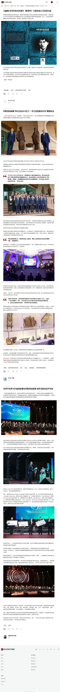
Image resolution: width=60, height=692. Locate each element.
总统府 (11, 6)
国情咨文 (22, 6)
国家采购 (33, 669)
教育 (5, 367)
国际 (2, 669)
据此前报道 (6, 358)
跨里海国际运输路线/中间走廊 (32, 6)
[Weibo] (47, 649)
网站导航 (3, 678)
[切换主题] (53, 2)
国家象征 (33, 664)
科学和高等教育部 (41, 367)
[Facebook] (17, 94)
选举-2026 (6, 6)
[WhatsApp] (8, 94)
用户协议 (33, 658)
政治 (2, 661)
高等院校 (31, 367)
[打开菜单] (57, 2)
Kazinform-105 (43, 6)
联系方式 (3, 681)
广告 (2, 684)
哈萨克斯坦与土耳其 (20, 90)
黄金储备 (6, 90)
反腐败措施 (34, 666)
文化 (12, 90)
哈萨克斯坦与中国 (13, 367)
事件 (18, 6)
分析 (2, 664)
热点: (2, 5)
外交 (29, 90)
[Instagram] (4, 94)
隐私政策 (33, 661)
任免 (15, 6)
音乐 (9, 625)
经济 (2, 666)
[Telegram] (13, 94)
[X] (21, 94)
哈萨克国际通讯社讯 (10, 116)
